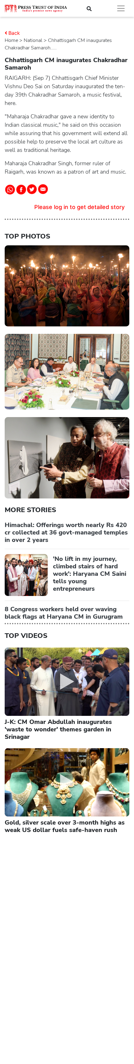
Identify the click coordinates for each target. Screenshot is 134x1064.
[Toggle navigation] (120, 8)
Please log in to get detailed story (79, 207)
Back (14, 33)
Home (11, 40)
